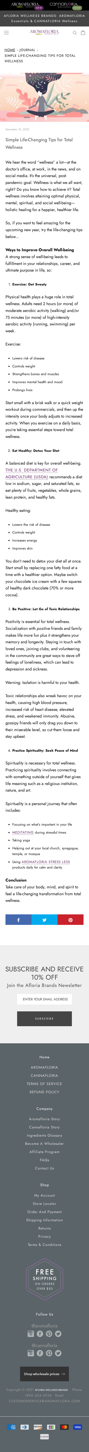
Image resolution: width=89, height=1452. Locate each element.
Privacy (44, 1236)
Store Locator (44, 1203)
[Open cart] (83, 32)
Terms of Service (44, 1083)
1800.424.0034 (38, 1395)
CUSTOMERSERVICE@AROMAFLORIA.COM (44, 1401)
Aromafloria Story (44, 1119)
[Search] (75, 32)
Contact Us (44, 1168)
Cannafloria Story (44, 1127)
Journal (27, 49)
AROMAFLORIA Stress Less (46, 861)
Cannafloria (44, 1075)
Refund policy (44, 1092)
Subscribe (44, 1019)
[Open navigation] (6, 32)
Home (10, 49)
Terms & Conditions (44, 1244)
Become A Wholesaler (44, 1143)
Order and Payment (44, 1211)
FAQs (44, 1160)
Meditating (23, 832)
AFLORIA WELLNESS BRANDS (51, 1390)
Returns (44, 1228)
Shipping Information (44, 1220)
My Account (44, 1195)
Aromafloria (44, 1067)
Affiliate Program (44, 1151)
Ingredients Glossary (44, 1135)
